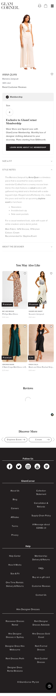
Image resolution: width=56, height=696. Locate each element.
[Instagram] (28, 466)
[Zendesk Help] (49, 686)
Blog (15, 499)
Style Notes (9, 169)
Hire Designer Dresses (28, 609)
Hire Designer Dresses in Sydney (15, 635)
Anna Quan (34, 177)
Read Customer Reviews (14, 87)
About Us (14, 490)
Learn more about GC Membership (28, 147)
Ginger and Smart (36, 311)
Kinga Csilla (33, 364)
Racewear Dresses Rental (15, 623)
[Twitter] (19, 466)
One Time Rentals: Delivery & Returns (15, 584)
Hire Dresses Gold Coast (41, 635)
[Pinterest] (46, 466)
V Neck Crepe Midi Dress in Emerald (14, 367)
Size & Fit (7, 161)
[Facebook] (9, 466)
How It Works (15, 564)
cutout (32, 188)
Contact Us (41, 595)
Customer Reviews (41, 586)
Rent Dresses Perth (15, 658)
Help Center (15, 556)
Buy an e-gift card (41, 577)
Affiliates (15, 517)
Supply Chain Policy (41, 515)
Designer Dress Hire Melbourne (14, 648)
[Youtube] (37, 466)
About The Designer (13, 246)
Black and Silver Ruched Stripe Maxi (41, 367)
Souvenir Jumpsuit (36, 314)
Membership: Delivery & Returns (41, 558)
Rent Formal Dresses (41, 648)
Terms (15, 526)
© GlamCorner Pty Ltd (28, 682)
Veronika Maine (8, 364)
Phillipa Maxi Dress (10, 314)
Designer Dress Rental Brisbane (15, 669)
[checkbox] (7, 97)
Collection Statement (41, 492)
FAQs (41, 568)
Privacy (14, 535)
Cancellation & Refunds (41, 505)
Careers (15, 508)
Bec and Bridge (8, 311)
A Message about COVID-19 (41, 526)
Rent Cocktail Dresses (41, 660)
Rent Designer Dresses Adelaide (41, 623)
